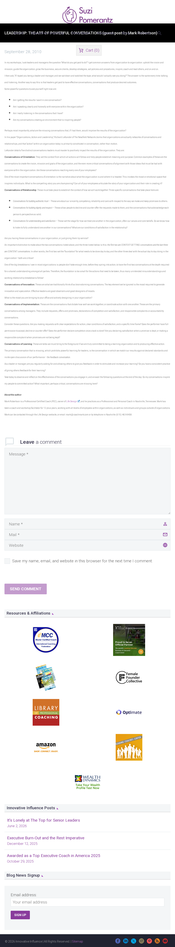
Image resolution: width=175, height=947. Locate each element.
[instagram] (141, 942)
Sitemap (77, 941)
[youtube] (165, 942)
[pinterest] (149, 942)
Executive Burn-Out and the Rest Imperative (45, 837)
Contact (144, 33)
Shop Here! (80, 33)
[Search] (159, 33)
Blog (126, 33)
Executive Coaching (47, 33)
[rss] (157, 942)
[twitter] (133, 942)
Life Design (71, 401)
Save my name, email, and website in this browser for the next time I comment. (82, 560)
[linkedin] (125, 942)
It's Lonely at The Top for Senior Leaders (43, 820)
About (18, 33)
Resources (105, 33)
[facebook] (117, 942)
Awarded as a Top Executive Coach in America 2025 (53, 855)
